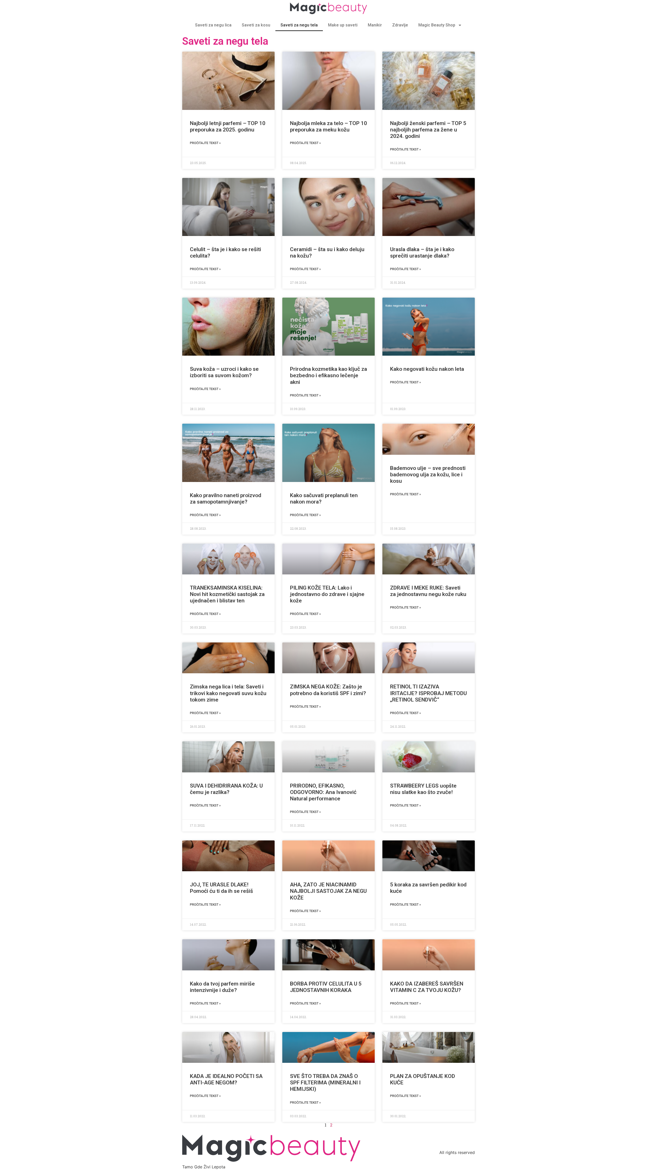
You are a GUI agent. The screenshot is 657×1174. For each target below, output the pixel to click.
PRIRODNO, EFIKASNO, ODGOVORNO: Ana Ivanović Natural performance (323, 792)
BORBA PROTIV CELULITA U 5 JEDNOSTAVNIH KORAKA (326, 987)
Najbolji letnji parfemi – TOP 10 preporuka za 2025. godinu (227, 126)
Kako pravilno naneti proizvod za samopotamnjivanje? (225, 498)
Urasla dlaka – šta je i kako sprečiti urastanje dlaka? (422, 252)
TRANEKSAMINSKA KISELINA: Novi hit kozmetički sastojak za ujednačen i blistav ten (227, 594)
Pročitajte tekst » (205, 143)
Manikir (375, 25)
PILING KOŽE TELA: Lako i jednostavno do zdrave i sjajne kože (327, 594)
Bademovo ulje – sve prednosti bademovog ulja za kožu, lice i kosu (428, 474)
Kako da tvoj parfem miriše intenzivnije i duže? (222, 987)
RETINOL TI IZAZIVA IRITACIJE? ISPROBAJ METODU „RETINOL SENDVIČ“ (428, 693)
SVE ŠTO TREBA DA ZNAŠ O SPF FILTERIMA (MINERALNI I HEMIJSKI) (325, 1082)
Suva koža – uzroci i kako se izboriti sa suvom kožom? (224, 372)
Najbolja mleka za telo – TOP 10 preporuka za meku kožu (328, 126)
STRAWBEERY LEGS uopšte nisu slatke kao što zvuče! (423, 789)
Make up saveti (343, 25)
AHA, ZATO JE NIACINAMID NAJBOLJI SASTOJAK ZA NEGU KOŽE (328, 891)
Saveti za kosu (256, 25)
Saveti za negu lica (213, 25)
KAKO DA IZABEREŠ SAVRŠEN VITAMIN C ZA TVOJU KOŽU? (426, 987)
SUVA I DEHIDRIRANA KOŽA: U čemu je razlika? (226, 789)
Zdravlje (400, 25)
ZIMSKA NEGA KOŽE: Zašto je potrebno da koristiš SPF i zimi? (328, 690)
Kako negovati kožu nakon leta (427, 369)
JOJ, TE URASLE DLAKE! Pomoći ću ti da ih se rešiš (221, 888)
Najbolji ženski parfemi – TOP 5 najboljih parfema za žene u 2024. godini (428, 129)
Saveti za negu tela (299, 25)
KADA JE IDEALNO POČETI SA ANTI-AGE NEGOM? (226, 1079)
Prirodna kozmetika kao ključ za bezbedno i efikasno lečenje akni (328, 375)
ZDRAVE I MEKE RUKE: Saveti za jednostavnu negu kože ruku (428, 591)
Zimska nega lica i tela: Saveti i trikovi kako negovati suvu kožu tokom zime (228, 693)
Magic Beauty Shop (436, 25)
